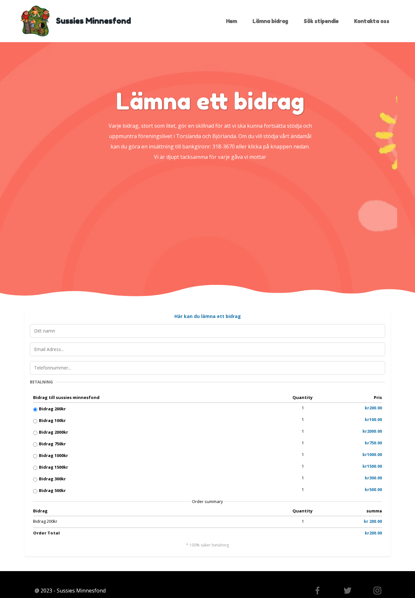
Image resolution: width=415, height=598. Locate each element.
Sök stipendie (321, 21)
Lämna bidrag (270, 21)
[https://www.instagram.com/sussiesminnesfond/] (377, 590)
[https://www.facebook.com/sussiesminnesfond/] (317, 590)
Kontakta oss (371, 21)
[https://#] (347, 590)
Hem (231, 21)
